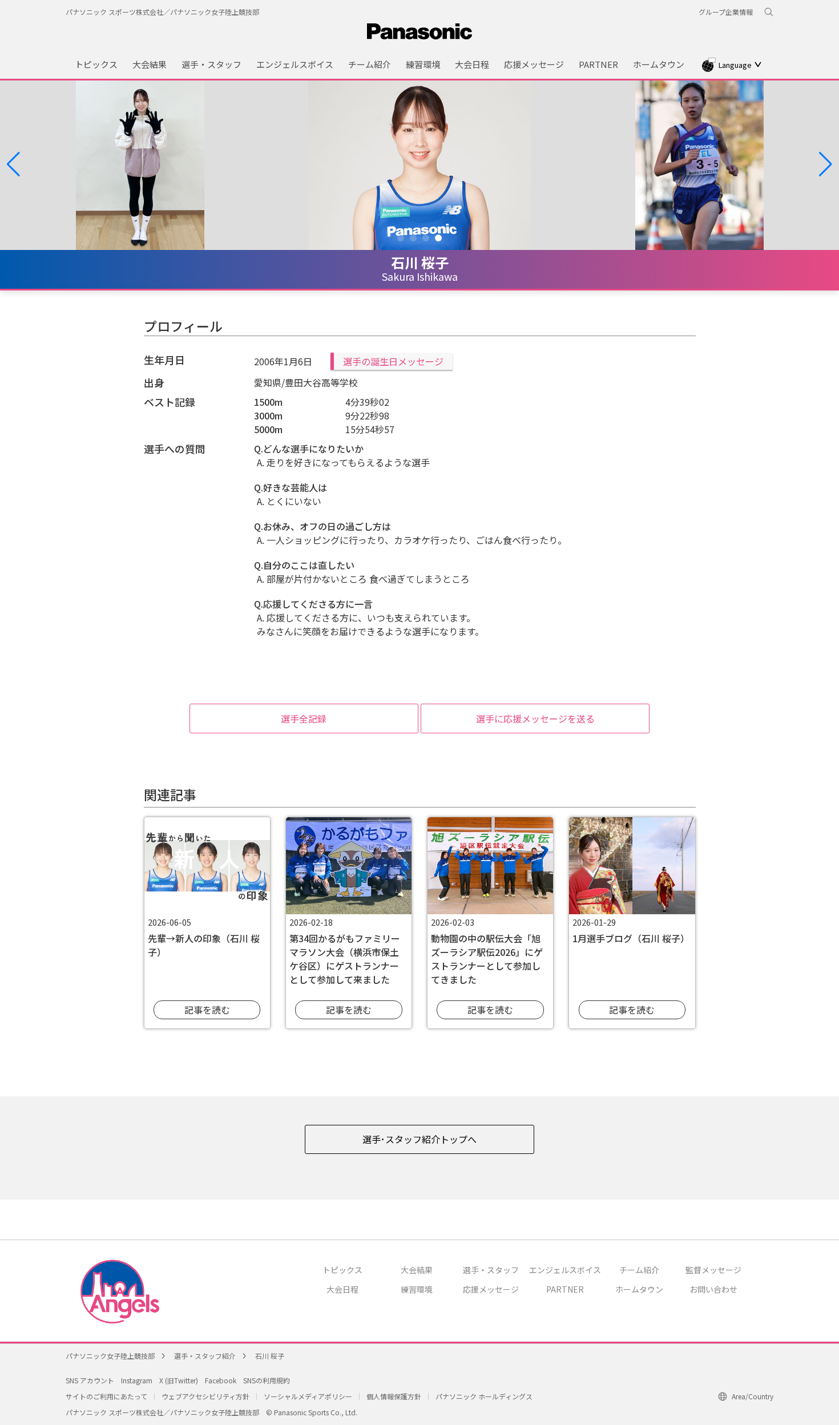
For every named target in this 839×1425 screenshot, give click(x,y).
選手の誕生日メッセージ (393, 361)
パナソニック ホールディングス (484, 1396)
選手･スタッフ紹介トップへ (419, 1139)
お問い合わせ (713, 1289)
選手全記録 (303, 718)
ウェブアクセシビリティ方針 (205, 1396)
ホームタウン (639, 1289)
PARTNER (565, 1289)
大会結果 (417, 1269)
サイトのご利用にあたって (106, 1396)
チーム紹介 (639, 1269)
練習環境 (417, 1289)
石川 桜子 (269, 1356)
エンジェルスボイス (565, 1269)
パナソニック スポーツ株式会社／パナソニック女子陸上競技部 (162, 12)
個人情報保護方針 (393, 1396)
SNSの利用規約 (266, 1380)
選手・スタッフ (491, 1269)
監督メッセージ (713, 1269)
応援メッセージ (491, 1289)
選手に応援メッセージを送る (535, 718)
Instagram (136, 1380)
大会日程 (342, 1289)
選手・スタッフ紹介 (205, 1356)
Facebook (220, 1380)
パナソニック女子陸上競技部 (110, 1356)
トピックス (342, 1269)
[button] (13, 164)
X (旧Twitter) (178, 1380)
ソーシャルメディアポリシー (308, 1396)
